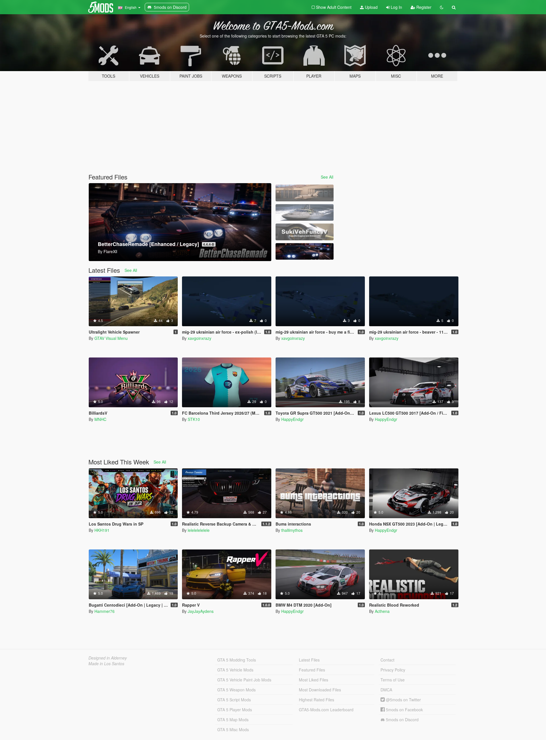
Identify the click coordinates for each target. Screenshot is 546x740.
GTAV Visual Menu (111, 338)
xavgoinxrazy (199, 338)
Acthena (382, 611)
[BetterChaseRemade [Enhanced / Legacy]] (305, 251)
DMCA (386, 690)
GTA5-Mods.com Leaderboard (326, 709)
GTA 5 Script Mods (234, 699)
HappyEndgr (292, 419)
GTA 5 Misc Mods (233, 729)
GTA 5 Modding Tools (236, 660)
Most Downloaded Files (320, 690)
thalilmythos (292, 530)
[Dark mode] (442, 7)
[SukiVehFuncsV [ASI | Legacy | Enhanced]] (305, 232)
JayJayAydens (201, 611)
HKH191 (101, 530)
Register (423, 7)
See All (327, 177)
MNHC (100, 419)
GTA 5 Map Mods (233, 719)
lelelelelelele (199, 530)
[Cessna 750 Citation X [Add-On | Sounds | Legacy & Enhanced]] (305, 193)
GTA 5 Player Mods (234, 709)
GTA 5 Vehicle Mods (235, 670)
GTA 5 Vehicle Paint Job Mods (244, 680)
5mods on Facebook (404, 709)
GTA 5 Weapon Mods (236, 690)
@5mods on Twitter (403, 699)
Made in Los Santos (106, 663)
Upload (371, 7)
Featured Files (312, 670)
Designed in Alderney (107, 658)
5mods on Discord (402, 719)
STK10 (194, 419)
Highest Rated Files (316, 699)
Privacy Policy (392, 670)
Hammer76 (104, 611)
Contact (387, 660)
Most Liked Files (313, 680)
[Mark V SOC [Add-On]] (305, 212)
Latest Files (309, 660)
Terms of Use (392, 680)
